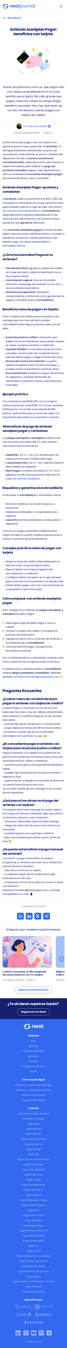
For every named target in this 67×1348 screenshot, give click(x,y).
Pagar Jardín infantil (33, 1240)
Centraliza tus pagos (33, 1118)
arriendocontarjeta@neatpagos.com (36, 677)
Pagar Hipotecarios (33, 1225)
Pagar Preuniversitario (33, 1266)
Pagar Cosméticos (33, 1189)
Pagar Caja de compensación (33, 1159)
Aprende (33, 1061)
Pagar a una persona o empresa (33, 1256)
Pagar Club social (33, 1174)
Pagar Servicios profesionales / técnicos (33, 1281)
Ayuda (33, 1071)
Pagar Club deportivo (33, 1169)
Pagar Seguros (33, 1276)
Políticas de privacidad (33, 1095)
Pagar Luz (33, 1245)
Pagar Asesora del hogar (33, 1139)
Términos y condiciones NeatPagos (33, 1085)
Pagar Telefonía (33, 1286)
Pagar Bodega (33, 1149)
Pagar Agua (33, 1123)
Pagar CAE (33, 1154)
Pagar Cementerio (33, 1164)
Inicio (33, 1040)
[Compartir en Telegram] (46, 916)
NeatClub (33, 1046)
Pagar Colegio (33, 1179)
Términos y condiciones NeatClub (33, 1090)
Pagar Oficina (33, 1251)
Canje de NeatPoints (33, 1051)
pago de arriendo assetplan (23, 478)
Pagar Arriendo (33, 1133)
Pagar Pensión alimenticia (33, 1261)
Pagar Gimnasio (33, 1220)
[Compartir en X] (37, 916)
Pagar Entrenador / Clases (33, 1200)
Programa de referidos (33, 1100)
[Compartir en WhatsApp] (20, 916)
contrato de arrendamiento (23, 211)
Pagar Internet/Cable (33, 1235)
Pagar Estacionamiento (33, 1205)
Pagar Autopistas (34, 1144)
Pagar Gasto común (33, 1215)
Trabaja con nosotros (33, 1066)
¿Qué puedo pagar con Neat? (33, 1113)
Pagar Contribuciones (33, 1184)
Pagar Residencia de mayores (33, 1271)
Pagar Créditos (33, 1195)
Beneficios (33, 1056)
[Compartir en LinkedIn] (29, 916)
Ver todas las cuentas (33, 1291)
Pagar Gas (33, 1210)
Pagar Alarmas (33, 1128)
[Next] (61, 959)
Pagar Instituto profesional (34, 1230)
